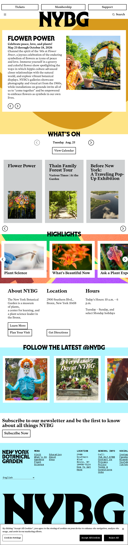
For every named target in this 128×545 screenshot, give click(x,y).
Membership (63, 7)
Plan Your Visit (20, 332)
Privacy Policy (103, 463)
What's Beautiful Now (71, 273)
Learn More (18, 325)
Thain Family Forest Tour (63, 168)
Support (107, 7)
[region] (64, 534)
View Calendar (64, 150)
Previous (3, 259)
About (52, 457)
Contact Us (105, 459)
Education (55, 454)
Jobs (101, 472)
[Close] (123, 528)
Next (91, 142)
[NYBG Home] (64, 19)
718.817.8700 (106, 457)
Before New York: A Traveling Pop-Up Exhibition (107, 172)
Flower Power (22, 166)
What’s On (40, 457)
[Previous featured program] (10, 106)
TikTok (123, 464)
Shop (52, 459)
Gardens (39, 459)
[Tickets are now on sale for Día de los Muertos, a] (26, 379)
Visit (37, 454)
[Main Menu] (5, 14)
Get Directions (58, 332)
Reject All (113, 538)
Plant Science (15, 273)
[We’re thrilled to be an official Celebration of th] (77, 379)
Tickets (20, 7)
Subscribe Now (16, 433)
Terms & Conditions (105, 468)
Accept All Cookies (90, 538)
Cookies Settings (12, 538)
